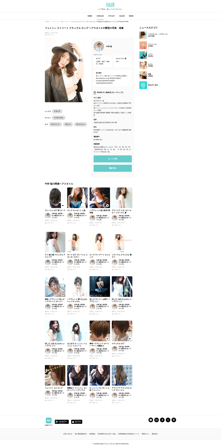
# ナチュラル (58, 118)
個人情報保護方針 (81, 434)
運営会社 (155, 434)
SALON (121, 16)
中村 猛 (109, 46)
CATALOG (100, 16)
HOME (90, 16)
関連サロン (145, 434)
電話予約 (112, 168)
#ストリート (55, 124)
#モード (68, 124)
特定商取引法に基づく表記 (107, 434)
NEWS (131, 16)
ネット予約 (112, 159)
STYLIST (111, 16)
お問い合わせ (67, 434)
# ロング (57, 111)
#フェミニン (80, 124)
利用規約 (92, 434)
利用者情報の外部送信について (128, 434)
